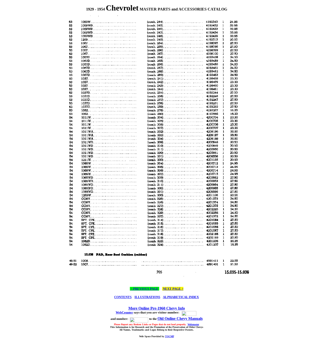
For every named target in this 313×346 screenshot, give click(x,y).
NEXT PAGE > (173, 289)
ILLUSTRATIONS (147, 297)
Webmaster (193, 324)
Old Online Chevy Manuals (180, 318)
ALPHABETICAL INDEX (181, 297)
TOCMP (169, 336)
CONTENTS (123, 297)
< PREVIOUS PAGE (144, 289)
